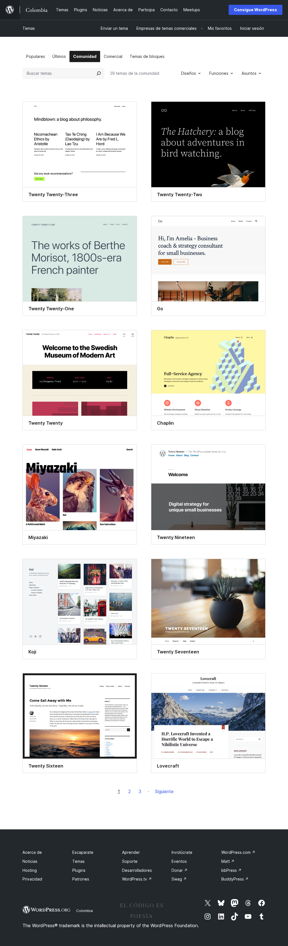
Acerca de (32, 852)
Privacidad (32, 879)
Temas (28, 28)
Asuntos (249, 73)
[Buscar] (98, 73)
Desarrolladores (137, 870)
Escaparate (82, 852)
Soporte (130, 861)
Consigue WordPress (255, 9)
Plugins (79, 870)
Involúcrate (182, 852)
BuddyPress (235, 879)
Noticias (29, 861)
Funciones (218, 73)
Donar (180, 870)
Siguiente (164, 791)
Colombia (84, 910)
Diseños (188, 73)
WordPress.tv (137, 879)
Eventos (179, 861)
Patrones (80, 879)
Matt (228, 861)
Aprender (131, 852)
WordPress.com (238, 852)
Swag (179, 879)
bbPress (231, 870)
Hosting (29, 870)
